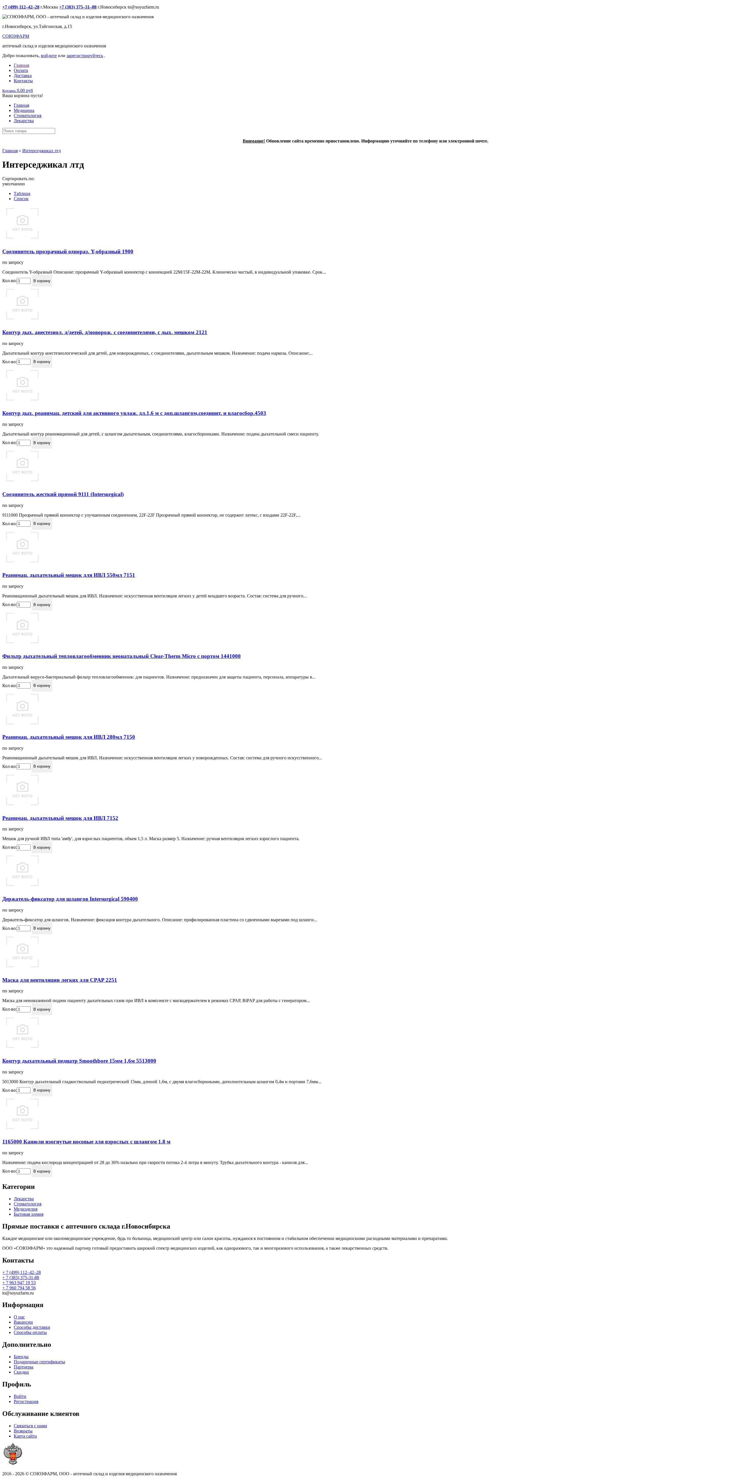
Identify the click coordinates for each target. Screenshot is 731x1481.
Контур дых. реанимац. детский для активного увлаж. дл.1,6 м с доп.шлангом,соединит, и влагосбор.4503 (134, 413)
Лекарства (24, 120)
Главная (21, 65)
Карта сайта (25, 1436)
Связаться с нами (30, 1425)
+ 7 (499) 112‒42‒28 (21, 1272)
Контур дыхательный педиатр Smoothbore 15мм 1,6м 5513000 (79, 1061)
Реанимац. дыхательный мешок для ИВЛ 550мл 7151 (68, 575)
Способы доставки (32, 1327)
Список (21, 198)
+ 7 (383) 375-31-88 (20, 1277)
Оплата (21, 70)
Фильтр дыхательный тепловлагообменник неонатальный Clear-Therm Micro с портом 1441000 (121, 656)
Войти (20, 1396)
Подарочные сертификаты (39, 1361)
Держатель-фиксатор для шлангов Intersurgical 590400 (70, 899)
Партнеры (23, 1366)
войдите (49, 55)
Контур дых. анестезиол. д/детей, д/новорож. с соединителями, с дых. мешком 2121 (104, 332)
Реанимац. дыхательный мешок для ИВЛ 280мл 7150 (68, 737)
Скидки (21, 1372)
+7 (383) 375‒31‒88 (78, 7)
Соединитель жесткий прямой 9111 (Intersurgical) (63, 494)
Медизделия (25, 1209)
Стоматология (27, 115)
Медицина (24, 110)
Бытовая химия (28, 1214)
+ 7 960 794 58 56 (19, 1287)
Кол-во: (9, 280)
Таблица (22, 193)
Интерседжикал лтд (41, 150)
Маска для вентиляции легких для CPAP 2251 (59, 980)
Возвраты (23, 1430)
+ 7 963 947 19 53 (19, 1282)
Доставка (23, 75)
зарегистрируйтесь (85, 55)
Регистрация (26, 1401)
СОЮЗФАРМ (15, 36)
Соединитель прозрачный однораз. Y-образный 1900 (67, 251)
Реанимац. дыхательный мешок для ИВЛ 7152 (60, 818)
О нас (19, 1317)
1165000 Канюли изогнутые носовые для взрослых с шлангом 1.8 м (86, 1142)
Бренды (21, 1356)
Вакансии (23, 1322)
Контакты (23, 80)
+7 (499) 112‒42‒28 (20, 7)
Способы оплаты (30, 1332)
